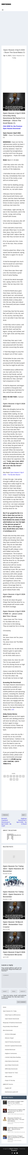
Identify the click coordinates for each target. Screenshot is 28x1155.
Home (4, 1007)
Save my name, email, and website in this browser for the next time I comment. (13, 996)
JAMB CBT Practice (8, 1084)
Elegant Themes (13, 1148)
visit (12, 709)
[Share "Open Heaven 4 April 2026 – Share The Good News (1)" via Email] (14, 779)
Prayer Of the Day (10, 1080)
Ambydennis (17, 835)
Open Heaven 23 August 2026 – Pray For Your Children (16, 1102)
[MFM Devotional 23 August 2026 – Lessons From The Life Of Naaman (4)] (5, 1111)
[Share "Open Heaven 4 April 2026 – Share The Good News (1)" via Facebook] (4, 776)
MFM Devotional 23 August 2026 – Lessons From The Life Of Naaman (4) (16, 1111)
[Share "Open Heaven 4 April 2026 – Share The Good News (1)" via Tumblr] (14, 776)
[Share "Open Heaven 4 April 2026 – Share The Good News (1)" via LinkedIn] (20, 776)
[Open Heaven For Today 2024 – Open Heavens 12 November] (14, 882)
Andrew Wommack (10, 1049)
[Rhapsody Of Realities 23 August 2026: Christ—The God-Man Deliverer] (5, 1119)
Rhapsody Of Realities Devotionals (12, 1022)
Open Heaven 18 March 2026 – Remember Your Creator (13, 924)
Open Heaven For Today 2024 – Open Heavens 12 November (13, 894)
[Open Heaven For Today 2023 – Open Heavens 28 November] (14, 856)
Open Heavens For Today (9, 1011)
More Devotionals (8, 1030)
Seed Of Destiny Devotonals (12, 1042)
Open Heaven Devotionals (12, 1018)
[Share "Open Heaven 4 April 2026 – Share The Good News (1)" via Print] (17, 779)
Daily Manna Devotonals (11, 1061)
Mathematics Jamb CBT (11, 1092)
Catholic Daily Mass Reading (13, 1057)
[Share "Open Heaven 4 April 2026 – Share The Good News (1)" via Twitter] (7, 776)
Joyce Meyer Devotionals (11, 1065)
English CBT (8, 1088)
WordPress (14, 1150)
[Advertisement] (14, 28)
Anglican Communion (11, 1053)
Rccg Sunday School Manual (10, 1026)
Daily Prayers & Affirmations (12, 1015)
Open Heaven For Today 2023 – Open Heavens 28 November (13, 868)
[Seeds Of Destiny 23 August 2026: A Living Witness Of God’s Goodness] (5, 1137)
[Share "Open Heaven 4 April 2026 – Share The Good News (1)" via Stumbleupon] (10, 779)
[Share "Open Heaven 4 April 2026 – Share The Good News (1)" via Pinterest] (17, 776)
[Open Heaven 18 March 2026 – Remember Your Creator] (14, 910)
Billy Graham (8, 1076)
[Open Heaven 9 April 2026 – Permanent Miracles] (14, 940)
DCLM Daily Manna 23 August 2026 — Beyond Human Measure (16, 1129)
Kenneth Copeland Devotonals (13, 1045)
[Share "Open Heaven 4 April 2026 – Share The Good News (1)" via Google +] (10, 776)
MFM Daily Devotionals (11, 1069)
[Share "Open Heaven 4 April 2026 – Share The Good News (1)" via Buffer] (23, 776)
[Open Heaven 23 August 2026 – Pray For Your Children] (5, 1102)
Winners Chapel (9, 1038)
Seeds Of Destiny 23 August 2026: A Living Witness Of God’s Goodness (16, 1137)
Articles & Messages (10, 1034)
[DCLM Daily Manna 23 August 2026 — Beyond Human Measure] (5, 1129)
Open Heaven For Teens (11, 1072)
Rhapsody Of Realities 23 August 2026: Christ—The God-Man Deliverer (16, 1119)
